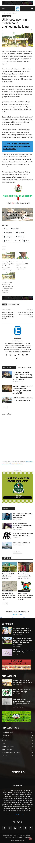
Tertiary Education (12, 13)
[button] (32, 8)
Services (27, 837)
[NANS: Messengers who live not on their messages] (7, 692)
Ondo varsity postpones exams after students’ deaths (25, 314)
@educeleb (17, 615)
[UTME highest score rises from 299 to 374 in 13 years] (7, 652)
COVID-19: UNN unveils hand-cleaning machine (7, 284)
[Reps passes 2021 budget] (7, 545)
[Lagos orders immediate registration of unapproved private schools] (25, 586)
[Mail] (19, 355)
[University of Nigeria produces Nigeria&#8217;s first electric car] (8, 255)
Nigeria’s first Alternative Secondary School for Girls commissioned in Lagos (22, 630)
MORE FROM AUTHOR (24, 367)
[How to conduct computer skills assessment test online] (7, 682)
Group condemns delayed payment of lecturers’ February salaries (8, 315)
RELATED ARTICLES (9, 367)
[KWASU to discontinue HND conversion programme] (7, 400)
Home (3, 13)
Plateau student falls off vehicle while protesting (8, 576)
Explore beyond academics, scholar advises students (24, 576)
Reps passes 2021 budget (21, 543)
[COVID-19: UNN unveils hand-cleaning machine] (8, 275)
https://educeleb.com (17, 340)
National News (22, 571)
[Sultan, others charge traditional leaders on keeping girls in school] (7, 526)
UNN (18, 304)
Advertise (13, 835)
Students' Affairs (7, 571)
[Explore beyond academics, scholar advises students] (25, 567)
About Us (6, 835)
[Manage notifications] (30, 838)
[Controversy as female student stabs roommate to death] (7, 535)
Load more (17, 552)
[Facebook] (7, 355)
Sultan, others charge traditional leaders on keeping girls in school (22, 525)
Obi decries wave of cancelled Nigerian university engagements (22, 515)
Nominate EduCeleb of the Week (14, 837)
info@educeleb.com (21, 815)
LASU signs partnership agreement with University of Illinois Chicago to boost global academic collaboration (22, 377)
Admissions (5, 391)
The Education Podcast (24, 835)
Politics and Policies (24, 590)
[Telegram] (27, 355)
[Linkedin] (15, 355)
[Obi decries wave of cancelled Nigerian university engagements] (7, 516)
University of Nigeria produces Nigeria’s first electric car (8, 264)
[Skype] (23, 355)
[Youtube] (31, 828)
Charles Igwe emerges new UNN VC (22, 264)
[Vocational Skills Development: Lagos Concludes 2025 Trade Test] (9, 586)
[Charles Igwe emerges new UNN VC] (23, 255)
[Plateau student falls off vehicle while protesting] (9, 567)
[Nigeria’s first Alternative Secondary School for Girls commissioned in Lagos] (7, 630)
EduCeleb (6, 30)
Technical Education (8, 590)
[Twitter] (17, 358)
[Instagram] (11, 355)
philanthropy (11, 304)
